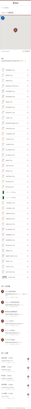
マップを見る (5, 7)
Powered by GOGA (5, 51)
